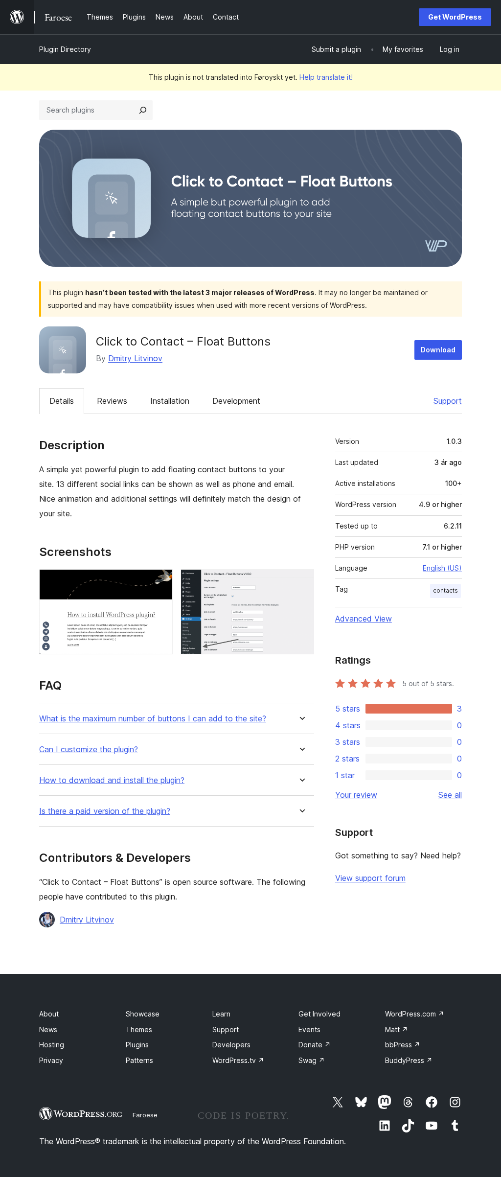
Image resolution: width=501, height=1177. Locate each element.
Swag (311, 1060)
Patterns (139, 1060)
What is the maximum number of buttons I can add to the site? (152, 718)
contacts (445, 590)
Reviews (112, 401)
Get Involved (319, 1014)
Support (447, 401)
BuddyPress (409, 1060)
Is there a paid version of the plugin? (104, 811)
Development (236, 401)
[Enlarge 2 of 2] (301, 582)
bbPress (402, 1044)
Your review (356, 795)
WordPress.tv (238, 1060)
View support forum (370, 878)
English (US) (442, 568)
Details (61, 401)
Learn (221, 1014)
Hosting (51, 1044)
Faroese (145, 1115)
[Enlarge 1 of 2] (159, 582)
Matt (396, 1029)
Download (438, 350)
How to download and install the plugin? (111, 780)
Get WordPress (455, 17)
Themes (139, 1029)
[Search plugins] (143, 110)
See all (450, 795)
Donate (314, 1044)
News (48, 1029)
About (49, 1014)
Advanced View (363, 618)
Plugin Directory (65, 49)
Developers (231, 1044)
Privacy (51, 1060)
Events (309, 1029)
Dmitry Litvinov (135, 358)
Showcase (142, 1014)
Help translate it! (326, 77)
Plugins (137, 1044)
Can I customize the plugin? (88, 749)
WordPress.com (414, 1014)
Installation (169, 401)
